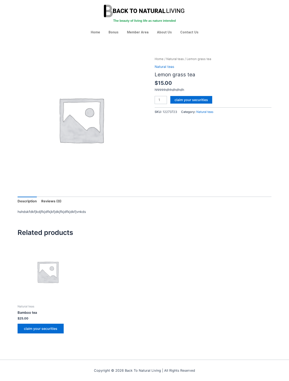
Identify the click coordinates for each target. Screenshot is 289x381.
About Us (164, 32)
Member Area (138, 32)
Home (95, 32)
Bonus (113, 32)
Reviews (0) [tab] (51, 201)
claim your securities (191, 100)
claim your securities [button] (40, 328)
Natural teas (175, 59)
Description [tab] (27, 201)
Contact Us (189, 32)
